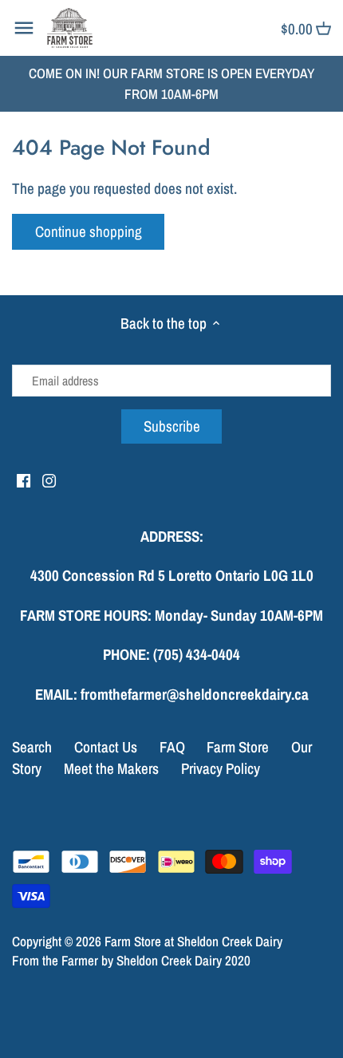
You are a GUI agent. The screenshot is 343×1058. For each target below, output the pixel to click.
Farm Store (238, 746)
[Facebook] (23, 480)
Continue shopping (88, 231)
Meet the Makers (111, 768)
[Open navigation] (24, 28)
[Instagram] (49, 480)
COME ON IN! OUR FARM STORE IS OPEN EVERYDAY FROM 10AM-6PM (171, 84)
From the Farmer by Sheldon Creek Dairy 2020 (131, 960)
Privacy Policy (220, 768)
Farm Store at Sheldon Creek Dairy (193, 941)
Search (32, 746)
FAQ (172, 746)
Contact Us (105, 746)
